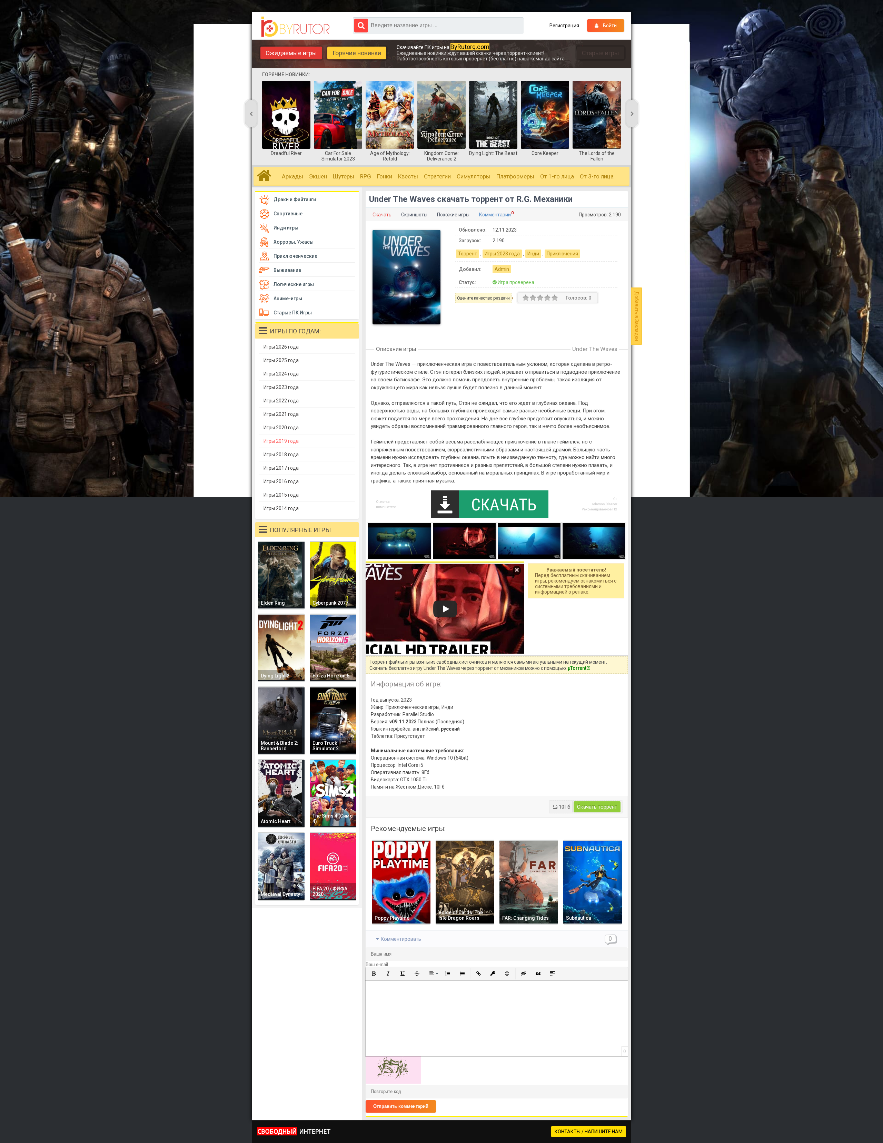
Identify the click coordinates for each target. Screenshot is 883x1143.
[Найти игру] (361, 25)
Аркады (292, 176)
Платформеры (515, 176)
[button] (373, 973)
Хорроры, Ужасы (294, 242)
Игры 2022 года (281, 400)
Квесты (408, 176)
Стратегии (437, 176)
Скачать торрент (597, 807)
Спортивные (288, 213)
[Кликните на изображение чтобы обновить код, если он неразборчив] (393, 1082)
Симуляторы (473, 176)
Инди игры (286, 228)
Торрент (467, 253)
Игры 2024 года (281, 374)
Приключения (562, 253)
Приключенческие (295, 256)
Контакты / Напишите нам (589, 1131)
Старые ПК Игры (293, 312)
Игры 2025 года (281, 360)
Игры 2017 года (281, 468)
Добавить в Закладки (636, 316)
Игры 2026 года (281, 347)
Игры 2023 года (502, 253)
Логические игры (294, 284)
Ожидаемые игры (291, 53)
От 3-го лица (597, 176)
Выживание (287, 270)
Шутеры (343, 176)
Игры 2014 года (281, 508)
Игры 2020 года (281, 427)
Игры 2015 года (281, 495)
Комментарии (495, 214)
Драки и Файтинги (295, 199)
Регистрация (564, 25)
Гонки (384, 176)
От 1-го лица (557, 176)
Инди (533, 253)
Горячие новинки (357, 53)
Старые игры (600, 53)
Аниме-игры (288, 298)
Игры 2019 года (281, 441)
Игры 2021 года (281, 414)
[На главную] (297, 27)
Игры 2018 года (281, 454)
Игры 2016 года (281, 481)
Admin (502, 269)
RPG (365, 176)
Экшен (318, 176)
